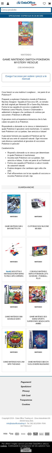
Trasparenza (26, 400)
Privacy (26, 391)
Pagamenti (26, 382)
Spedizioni (26, 386)
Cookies (26, 404)
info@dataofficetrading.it (16, 423)
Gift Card (26, 395)
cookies (3, 446)
